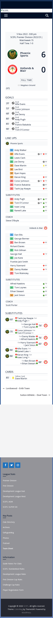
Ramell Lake (20, 210)
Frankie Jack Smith (19, 261)
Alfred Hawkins (17, 283)
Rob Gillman (20, 250)
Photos (6, 538)
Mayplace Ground (28, 85)
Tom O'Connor (22, 129)
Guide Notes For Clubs (12, 563)
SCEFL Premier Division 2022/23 (25, 37)
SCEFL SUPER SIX (10, 507)
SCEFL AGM (8, 501)
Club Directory (9, 522)
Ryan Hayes (20, 173)
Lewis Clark (19, 157)
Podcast (6, 543)
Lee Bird (18, 169)
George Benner (21, 238)
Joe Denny (20, 114)
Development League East (14, 491)
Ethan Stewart (17, 291)
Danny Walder (21, 269)
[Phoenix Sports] (26, 54)
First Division (8, 486)
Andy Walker (20, 150)
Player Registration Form (13, 590)
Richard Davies (17, 246)
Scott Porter (11, 305)
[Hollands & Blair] (26, 69)
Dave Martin (20, 165)
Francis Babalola (23, 124)
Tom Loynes (20, 287)
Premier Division (9, 480)
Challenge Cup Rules (11, 585)
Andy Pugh (20, 119)
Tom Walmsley (21, 273)
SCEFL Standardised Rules (13, 569)
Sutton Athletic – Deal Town (33, 395)
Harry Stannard (17, 265)
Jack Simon (19, 295)
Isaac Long (19, 206)
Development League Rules (14, 574)
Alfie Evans (20, 104)
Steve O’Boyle (12, 220)
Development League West (14, 496)
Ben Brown (19, 242)
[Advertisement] (26, 431)
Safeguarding (8, 532)
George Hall (16, 254)
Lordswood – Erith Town (18, 388)
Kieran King (20, 177)
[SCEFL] (5, 10)
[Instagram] (17, 465)
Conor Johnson (22, 109)
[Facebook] (5, 465)
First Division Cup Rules (12, 579)
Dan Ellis (18, 234)
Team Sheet (8, 548)
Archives (6, 527)
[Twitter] (11, 465)
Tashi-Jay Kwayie (22, 188)
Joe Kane (18, 257)
